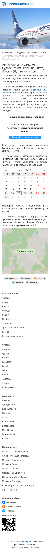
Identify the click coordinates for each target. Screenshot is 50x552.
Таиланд (6, 379)
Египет (5, 358)
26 (19, 193)
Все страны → (9, 387)
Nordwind (6, 319)
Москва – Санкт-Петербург (15, 451)
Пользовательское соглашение (25, 548)
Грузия (5, 353)
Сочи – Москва (9, 490)
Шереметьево (9, 409)
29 (37, 193)
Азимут (5, 302)
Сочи (4, 417)
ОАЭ (4, 370)
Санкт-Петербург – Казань (15, 477)
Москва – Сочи (9, 464)
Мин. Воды (7, 430)
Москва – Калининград (13, 460)
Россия (5, 315)
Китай (5, 366)
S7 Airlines (7, 323)
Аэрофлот (7, 306)
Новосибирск (8, 434)
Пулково (6, 413)
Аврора (6, 298)
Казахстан (7, 362)
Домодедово (8, 405)
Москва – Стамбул (11, 481)
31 (6, 197)
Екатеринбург (9, 422)
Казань (5, 438)
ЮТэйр (5, 332)
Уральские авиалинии (13, 328)
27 (25, 193)
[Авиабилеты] (4, 4)
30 (44, 193)
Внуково (6, 400)
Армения (6, 349)
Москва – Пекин (10, 468)
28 (31, 193)
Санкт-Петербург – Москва (15, 456)
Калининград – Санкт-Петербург (18, 485)
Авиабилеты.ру (21, 4)
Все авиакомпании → (12, 336)
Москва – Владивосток (13, 473)
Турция (5, 383)
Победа (6, 311)
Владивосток (8, 426)
